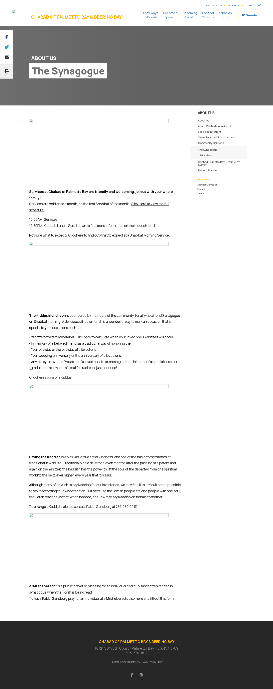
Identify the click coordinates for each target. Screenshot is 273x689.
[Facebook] (132, 674)
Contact (249, 5)
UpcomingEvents (190, 15)
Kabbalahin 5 (225, 15)
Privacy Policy (155, 661)
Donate (251, 15)
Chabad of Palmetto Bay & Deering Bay (76, 17)
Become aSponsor (170, 15)
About (219, 5)
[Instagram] (141, 674)
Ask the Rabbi (234, 5)
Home (209, 5)
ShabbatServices (208, 15)
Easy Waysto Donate (150, 15)
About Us (43, 58)
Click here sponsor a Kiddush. (52, 377)
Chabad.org (128, 661)
